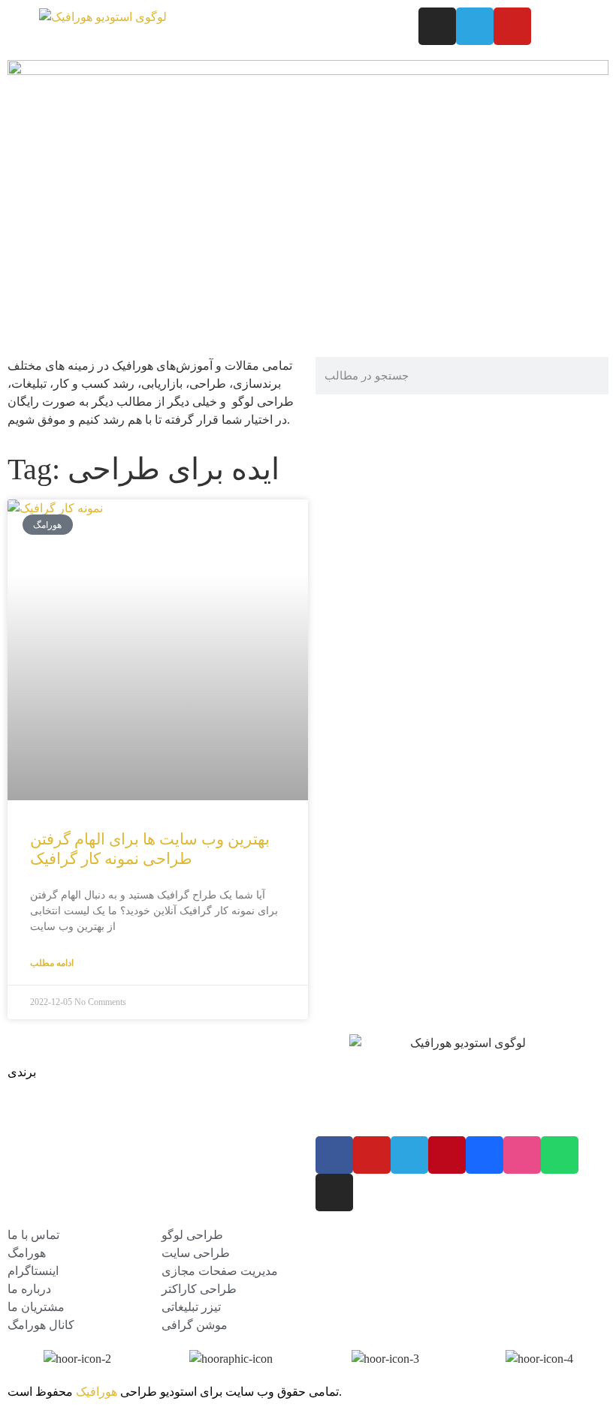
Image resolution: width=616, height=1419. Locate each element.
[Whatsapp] (559, 1155)
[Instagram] (437, 26)
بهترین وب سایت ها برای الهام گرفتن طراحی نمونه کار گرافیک (150, 848)
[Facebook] (334, 1155)
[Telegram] (475, 26)
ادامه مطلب (52, 963)
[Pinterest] (447, 1155)
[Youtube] (512, 26)
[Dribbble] (522, 1155)
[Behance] (484, 1155)
